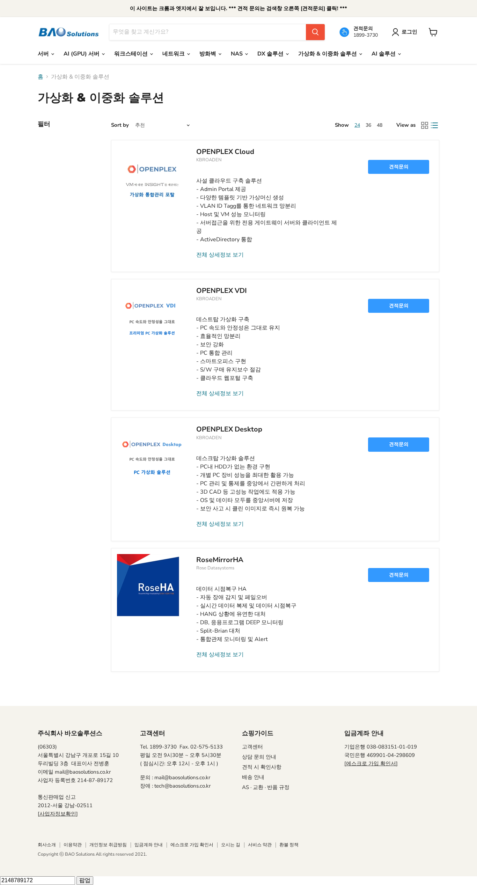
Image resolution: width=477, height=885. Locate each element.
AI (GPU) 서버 (82, 54)
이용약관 (73, 845)
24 (357, 125)
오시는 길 (230, 845)
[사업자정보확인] (58, 813)
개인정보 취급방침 (108, 845)
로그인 (409, 31)
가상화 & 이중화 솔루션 (328, 54)
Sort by (120, 125)
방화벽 (208, 54)
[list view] (434, 125)
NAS (237, 54)
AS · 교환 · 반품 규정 (265, 787)
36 (368, 125)
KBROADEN (209, 160)
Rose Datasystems (215, 568)
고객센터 (252, 746)
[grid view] (425, 125)
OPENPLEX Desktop (229, 429)
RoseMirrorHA (219, 560)
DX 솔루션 (271, 54)
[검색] (315, 32)
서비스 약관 (260, 845)
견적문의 (399, 166)
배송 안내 (253, 777)
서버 (44, 54)
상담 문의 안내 (259, 756)
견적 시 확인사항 (261, 767)
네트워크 (174, 54)
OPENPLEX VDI (221, 290)
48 (379, 125)
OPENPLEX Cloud (225, 151)
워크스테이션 (131, 54)
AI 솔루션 (384, 54)
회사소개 (47, 845)
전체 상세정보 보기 (220, 255)
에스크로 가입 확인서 (191, 845)
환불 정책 (289, 845)
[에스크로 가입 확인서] (371, 763)
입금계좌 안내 (148, 845)
